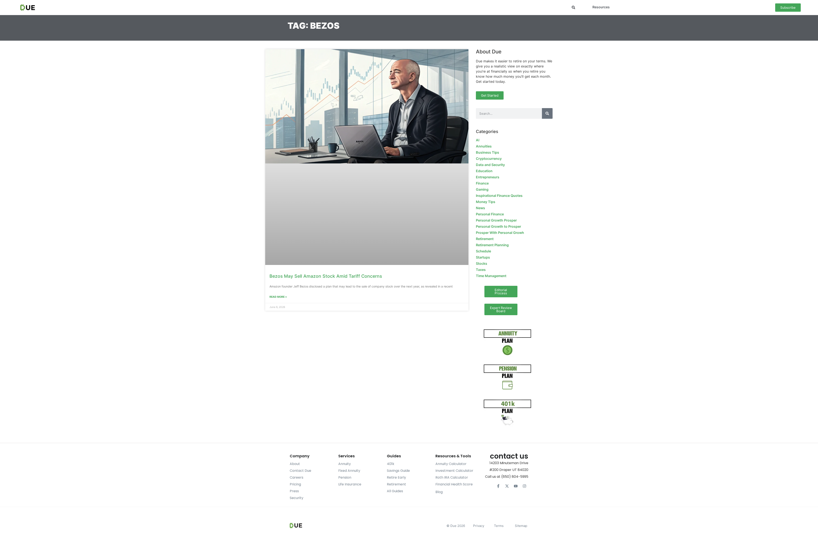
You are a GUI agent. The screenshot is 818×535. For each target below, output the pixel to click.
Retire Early (396, 477)
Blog (439, 491)
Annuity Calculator (451, 463)
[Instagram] (524, 486)
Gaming (482, 189)
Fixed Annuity (349, 470)
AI (477, 140)
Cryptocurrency (489, 158)
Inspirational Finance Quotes (499, 195)
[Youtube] (516, 486)
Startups (483, 257)
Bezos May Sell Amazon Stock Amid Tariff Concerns (325, 276)
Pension (344, 477)
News (480, 208)
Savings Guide (398, 470)
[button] (573, 7)
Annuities (484, 146)
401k (390, 463)
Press (294, 491)
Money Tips (485, 202)
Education (484, 171)
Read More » (278, 296)
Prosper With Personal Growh (500, 232)
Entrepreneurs (487, 177)
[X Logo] (507, 486)
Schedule (483, 251)
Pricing (295, 484)
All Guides (395, 491)
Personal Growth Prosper (496, 220)
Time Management (491, 276)
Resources (601, 7)
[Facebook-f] (498, 486)
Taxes (481, 270)
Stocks (481, 263)
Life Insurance (349, 484)
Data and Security (490, 165)
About (295, 463)
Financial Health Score (454, 484)
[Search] (547, 113)
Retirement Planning (492, 245)
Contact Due (300, 470)
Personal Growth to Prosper (498, 226)
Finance (482, 183)
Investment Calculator (454, 470)
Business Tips (487, 152)
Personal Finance (490, 214)
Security (296, 497)
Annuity (344, 463)
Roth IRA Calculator (451, 477)
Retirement (485, 239)
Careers (296, 477)
